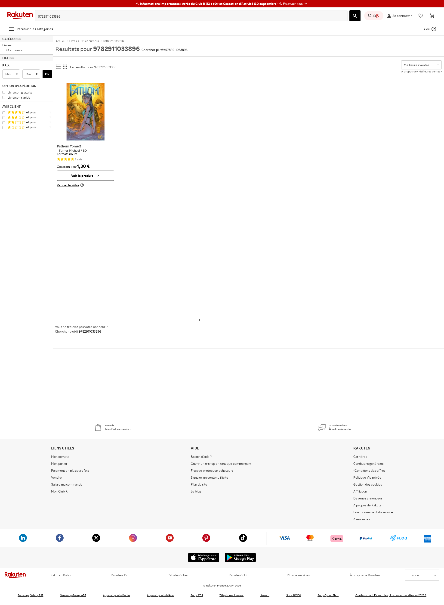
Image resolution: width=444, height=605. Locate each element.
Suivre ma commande (66, 484)
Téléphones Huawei (231, 595)
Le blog (196, 491)
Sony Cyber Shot (328, 595)
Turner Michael (70, 150)
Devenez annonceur (367, 498)
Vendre (56, 477)
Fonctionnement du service (373, 512)
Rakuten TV (119, 575)
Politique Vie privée (367, 477)
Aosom (264, 595)
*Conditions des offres (369, 470)
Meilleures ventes (429, 71)
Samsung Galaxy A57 (73, 595)
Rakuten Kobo (60, 575)
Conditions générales (368, 463)
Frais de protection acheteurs (212, 470)
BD (85, 150)
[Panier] (432, 15)
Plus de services (298, 575)
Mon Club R (59, 491)
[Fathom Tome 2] (85, 112)
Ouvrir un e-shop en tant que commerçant (221, 463)
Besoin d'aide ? (201, 456)
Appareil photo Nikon (160, 595)
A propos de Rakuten (368, 505)
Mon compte (60, 456)
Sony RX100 (293, 595)
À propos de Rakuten (365, 575)
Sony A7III (197, 595)
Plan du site (199, 484)
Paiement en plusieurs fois (70, 470)
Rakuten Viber (178, 575)
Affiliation (360, 491)
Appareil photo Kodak (116, 595)
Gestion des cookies (367, 484)
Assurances (361, 519)
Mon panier (59, 463)
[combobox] (187, 16)
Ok (47, 74)
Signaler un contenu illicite (209, 477)
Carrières (360, 456)
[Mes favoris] (421, 15)
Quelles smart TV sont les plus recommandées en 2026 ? (390, 595)
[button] (296, 3)
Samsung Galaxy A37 (30, 595)
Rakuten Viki (238, 575)
